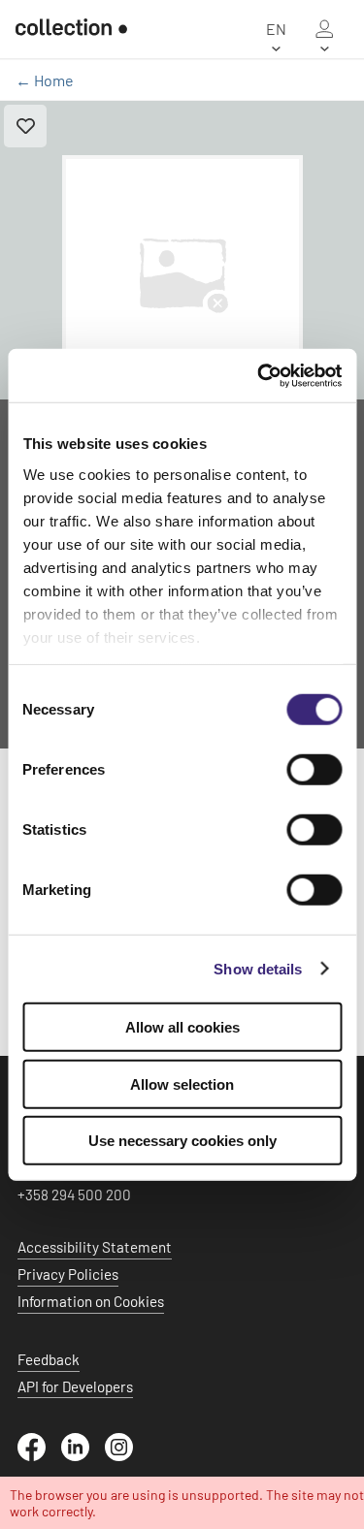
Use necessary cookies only (182, 1140)
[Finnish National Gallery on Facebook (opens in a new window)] (39, 1455)
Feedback (48, 1359)
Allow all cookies (182, 1027)
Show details (258, 968)
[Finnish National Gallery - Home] (71, 29)
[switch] (314, 769)
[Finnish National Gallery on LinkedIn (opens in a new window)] (83, 1455)
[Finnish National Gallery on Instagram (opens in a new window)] (127, 1455)
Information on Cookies (90, 1301)
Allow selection (182, 1083)
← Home (45, 80)
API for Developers (75, 1386)
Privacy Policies (67, 1274)
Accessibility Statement (94, 1247)
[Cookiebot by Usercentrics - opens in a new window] (259, 375)
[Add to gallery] (25, 126)
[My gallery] (324, 29)
